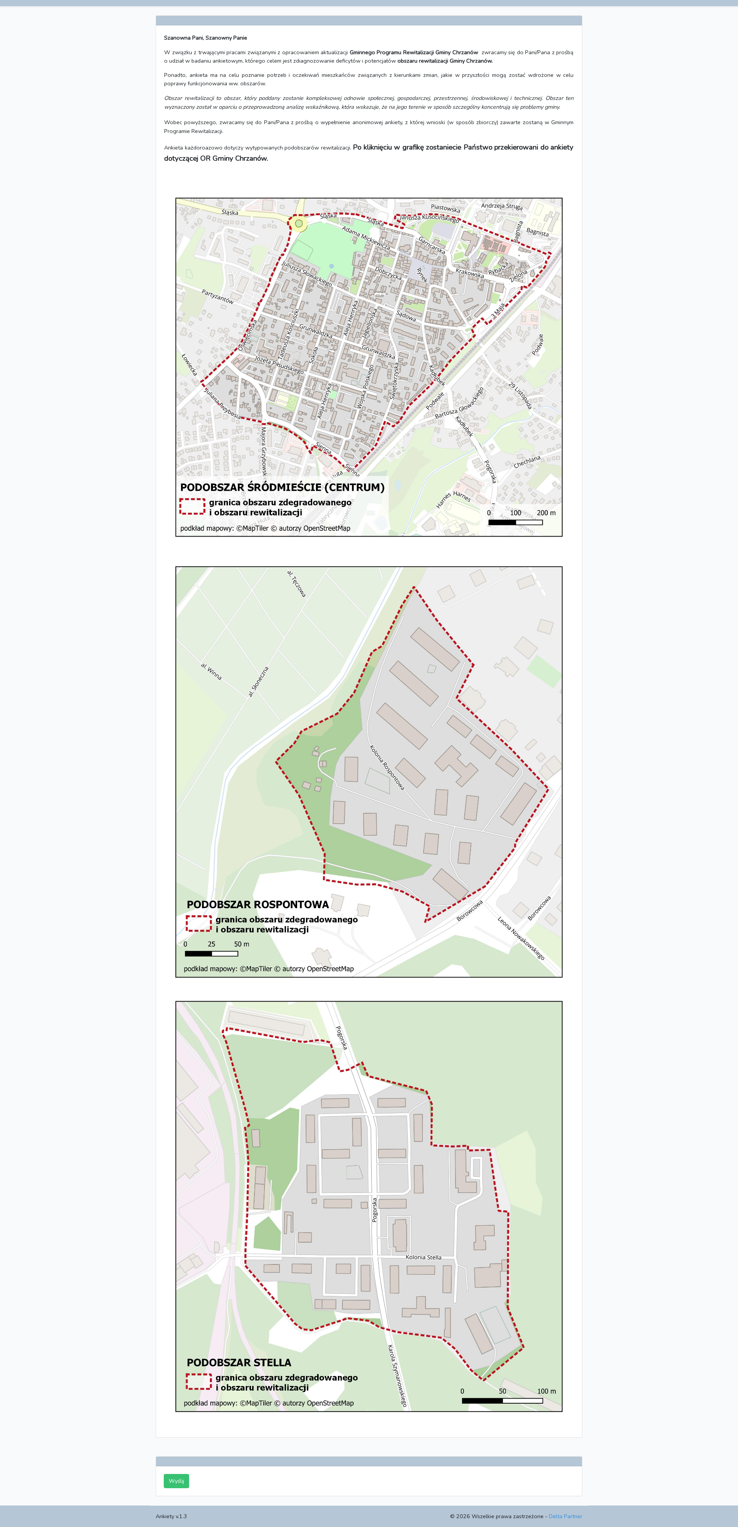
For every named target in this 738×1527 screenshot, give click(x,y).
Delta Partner (565, 1516)
